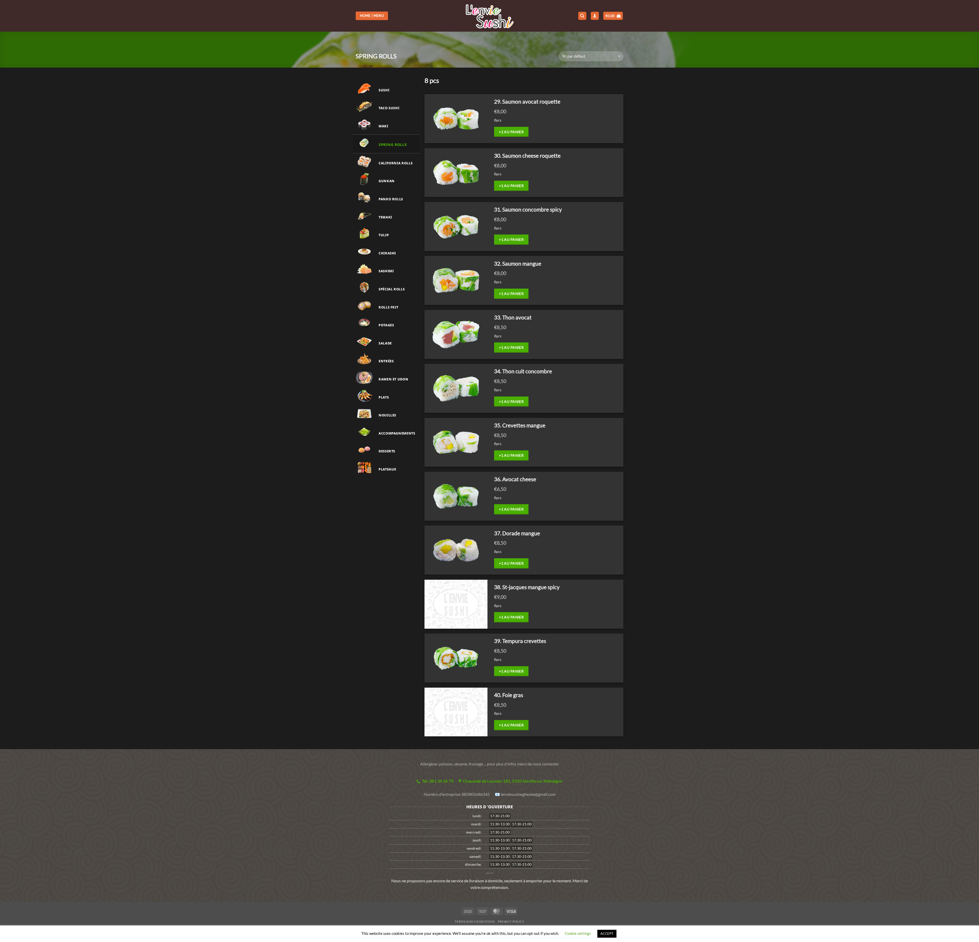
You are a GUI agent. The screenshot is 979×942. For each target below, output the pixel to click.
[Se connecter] (595, 16)
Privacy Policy (511, 921)
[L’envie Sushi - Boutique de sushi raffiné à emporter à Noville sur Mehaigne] (489, 16)
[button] (613, 16)
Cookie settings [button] (578, 933)
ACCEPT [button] (606, 934)
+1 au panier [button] (511, 132)
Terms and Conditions (475, 921)
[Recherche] (582, 16)
